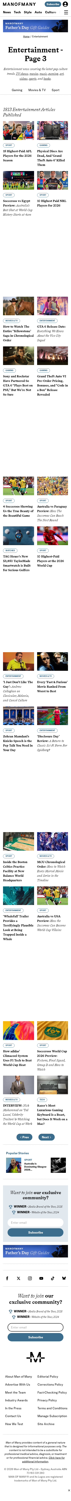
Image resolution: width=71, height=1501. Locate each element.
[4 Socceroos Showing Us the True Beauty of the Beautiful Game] (18, 486)
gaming (53, 74)
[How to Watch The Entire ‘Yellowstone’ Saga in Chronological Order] (18, 306)
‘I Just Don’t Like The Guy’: (18, 691)
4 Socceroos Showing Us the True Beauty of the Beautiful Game (18, 511)
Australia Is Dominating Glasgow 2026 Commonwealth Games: (35, 1171)
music (43, 74)
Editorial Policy (47, 1376)
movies (34, 74)
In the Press (13, 1408)
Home (26, 36)
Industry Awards (16, 1400)
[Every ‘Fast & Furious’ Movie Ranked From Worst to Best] (52, 661)
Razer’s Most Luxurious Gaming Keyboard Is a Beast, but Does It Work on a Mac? (52, 1115)
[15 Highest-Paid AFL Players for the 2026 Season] (18, 130)
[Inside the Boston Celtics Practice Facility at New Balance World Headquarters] (18, 841)
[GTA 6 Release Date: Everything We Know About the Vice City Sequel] (52, 306)
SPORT (8, 145)
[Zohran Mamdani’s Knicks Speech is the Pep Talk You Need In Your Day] (18, 715)
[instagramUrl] (30, 1278)
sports (32, 78)
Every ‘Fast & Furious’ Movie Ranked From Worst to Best (52, 686)
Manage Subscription (52, 1416)
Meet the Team (15, 1392)
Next (45, 1137)
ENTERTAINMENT (47, 320)
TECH (42, 1099)
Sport (55, 90)
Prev (25, 1137)
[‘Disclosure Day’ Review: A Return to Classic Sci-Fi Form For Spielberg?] (52, 715)
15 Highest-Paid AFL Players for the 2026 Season (17, 155)
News (7, 12)
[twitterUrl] (18, 1278)
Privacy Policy (47, 1400)
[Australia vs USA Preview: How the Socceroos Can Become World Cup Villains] (52, 895)
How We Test (14, 1424)
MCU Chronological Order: (51, 871)
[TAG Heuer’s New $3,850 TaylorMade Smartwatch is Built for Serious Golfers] (18, 535)
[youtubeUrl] (41, 1278)
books (47, 78)
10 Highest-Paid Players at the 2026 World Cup (50, 561)
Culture (50, 12)
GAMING (44, 145)
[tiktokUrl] (53, 1278)
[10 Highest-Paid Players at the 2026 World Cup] (52, 535)
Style (28, 12)
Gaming (17, 90)
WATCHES (10, 550)
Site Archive (46, 1424)
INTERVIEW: (17, 1115)
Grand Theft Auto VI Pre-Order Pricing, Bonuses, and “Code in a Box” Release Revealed (52, 385)
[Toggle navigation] (66, 12)
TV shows (22, 74)
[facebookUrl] (7, 1278)
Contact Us (13, 1416)
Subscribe (53, 4)
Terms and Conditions (52, 1408)
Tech (17, 12)
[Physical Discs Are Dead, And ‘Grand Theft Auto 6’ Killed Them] (52, 130)
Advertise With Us (17, 1384)
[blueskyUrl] (64, 1278)
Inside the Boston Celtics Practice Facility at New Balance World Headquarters (15, 871)
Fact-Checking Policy (52, 1392)
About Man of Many (18, 1376)
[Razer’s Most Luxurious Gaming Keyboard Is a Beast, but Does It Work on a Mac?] (52, 1085)
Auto (38, 12)
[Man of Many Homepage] (19, 4)
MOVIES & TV (11, 320)
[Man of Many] (36, 1357)
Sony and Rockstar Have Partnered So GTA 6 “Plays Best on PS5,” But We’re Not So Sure (18, 385)
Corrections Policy (50, 1384)
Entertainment (40, 36)
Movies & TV (37, 90)
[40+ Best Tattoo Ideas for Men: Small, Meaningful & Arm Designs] (58, 1165)
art (62, 74)
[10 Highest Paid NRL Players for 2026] (52, 180)
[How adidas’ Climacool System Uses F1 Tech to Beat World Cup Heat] (18, 1030)
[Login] (65, 4)
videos (23, 78)
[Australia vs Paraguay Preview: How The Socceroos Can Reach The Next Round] (52, 486)
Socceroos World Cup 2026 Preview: (52, 1060)
